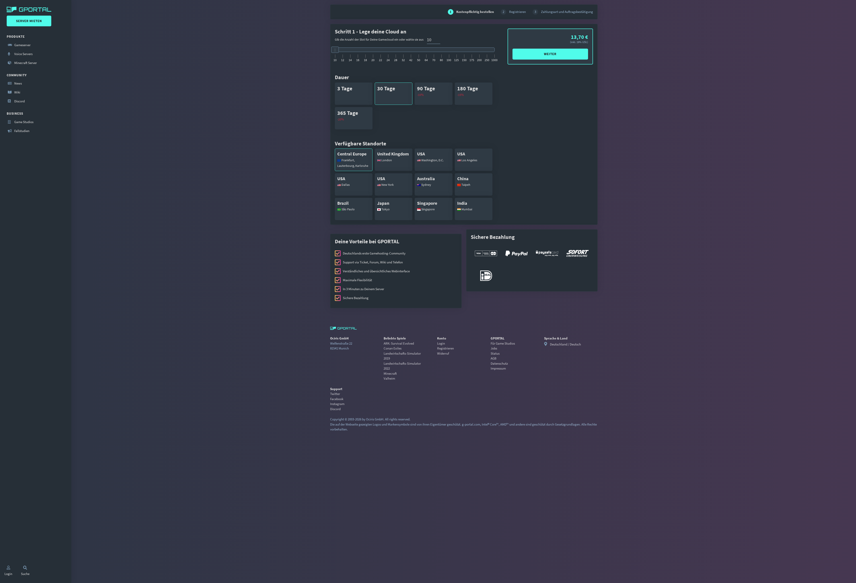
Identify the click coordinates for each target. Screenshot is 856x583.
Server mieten (29, 21)
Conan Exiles (392, 348)
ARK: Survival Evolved (399, 343)
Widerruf (443, 353)
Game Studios (23, 122)
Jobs (494, 348)
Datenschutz (499, 363)
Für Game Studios (503, 343)
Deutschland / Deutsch (565, 344)
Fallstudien (21, 131)
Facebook (336, 399)
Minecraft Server (25, 63)
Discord (19, 101)
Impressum (498, 368)
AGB (493, 358)
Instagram (337, 404)
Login (441, 343)
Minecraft (390, 373)
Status (495, 353)
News (18, 83)
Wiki (17, 92)
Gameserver (22, 45)
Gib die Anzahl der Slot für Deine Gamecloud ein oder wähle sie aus (379, 39)
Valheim (389, 378)
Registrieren (445, 348)
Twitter (335, 394)
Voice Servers (23, 54)
